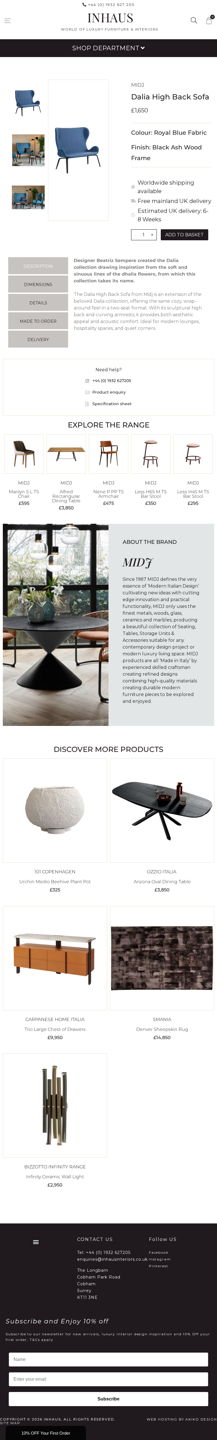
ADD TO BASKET (184, 234)
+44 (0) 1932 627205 (108, 1252)
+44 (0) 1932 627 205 (111, 4)
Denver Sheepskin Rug (162, 1029)
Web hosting (162, 1419)
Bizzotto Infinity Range (55, 1167)
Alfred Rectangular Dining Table (66, 496)
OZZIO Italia (162, 871)
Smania (162, 1019)
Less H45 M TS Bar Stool (193, 494)
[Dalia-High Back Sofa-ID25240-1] (78, 150)
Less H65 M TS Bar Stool (151, 494)
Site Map (10, 1423)
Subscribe (108, 1399)
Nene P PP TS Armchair (108, 494)
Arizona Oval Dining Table (162, 881)
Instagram (160, 1259)
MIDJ (137, 85)
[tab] (38, 265)
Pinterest (158, 1266)
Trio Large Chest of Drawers (55, 1029)
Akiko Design (201, 1419)
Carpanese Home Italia (54, 1019)
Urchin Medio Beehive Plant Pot (55, 881)
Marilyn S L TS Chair (24, 494)
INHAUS (110, 17)
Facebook (159, 1252)
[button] (7, 20)
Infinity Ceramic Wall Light (55, 1176)
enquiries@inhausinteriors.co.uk (112, 1259)
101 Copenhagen (54, 871)
